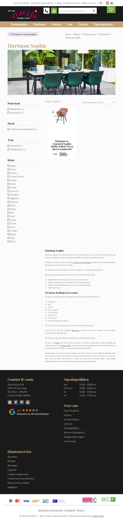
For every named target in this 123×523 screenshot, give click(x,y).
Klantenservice (72, 3)
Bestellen (12, 456)
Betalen (12, 461)
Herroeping (70, 441)
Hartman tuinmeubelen (22, 129)
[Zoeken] (94, 11)
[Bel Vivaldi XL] (47, 11)
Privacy (81, 510)
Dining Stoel (16, 149)
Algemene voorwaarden (50, 510)
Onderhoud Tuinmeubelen (21, 478)
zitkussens (75, 330)
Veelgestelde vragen (74, 436)
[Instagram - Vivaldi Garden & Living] (10, 401)
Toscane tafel (66, 345)
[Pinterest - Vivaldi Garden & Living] (21, 401)
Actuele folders (71, 419)
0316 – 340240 (19, 391)
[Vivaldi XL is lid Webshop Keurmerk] (89, 499)
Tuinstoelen (104, 34)
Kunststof (15, 112)
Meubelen (39, 24)
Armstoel (15, 145)
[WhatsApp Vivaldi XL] (54, 11)
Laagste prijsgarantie (18, 474)
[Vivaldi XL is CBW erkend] (108, 499)
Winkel (76, 34)
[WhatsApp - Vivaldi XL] (27, 401)
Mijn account (89, 3)
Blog (59, 3)
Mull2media (98, 515)
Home (68, 34)
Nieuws (68, 415)
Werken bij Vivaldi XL (43, 3)
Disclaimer (69, 510)
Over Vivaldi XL (21, 3)
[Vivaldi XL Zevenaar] (23, 13)
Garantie (12, 469)
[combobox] (110, 3)
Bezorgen (12, 465)
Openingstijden (103, 24)
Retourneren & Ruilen (18, 482)
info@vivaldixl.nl (23, 395)
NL (111, 3)
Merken (56, 24)
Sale (69, 24)
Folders (83, 24)
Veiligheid (12, 487)
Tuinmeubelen (18, 24)
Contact (68, 423)
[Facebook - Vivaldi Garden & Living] (15, 401)
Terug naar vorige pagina (23, 34)
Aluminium (15, 109)
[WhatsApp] (100, 3)
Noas (57, 343)
